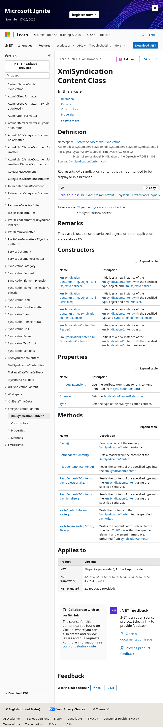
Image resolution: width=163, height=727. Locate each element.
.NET (74, 59)
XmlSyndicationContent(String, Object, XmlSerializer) (78, 298)
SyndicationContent (106, 207)
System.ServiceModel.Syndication (98, 142)
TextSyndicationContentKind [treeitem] (27, 365)
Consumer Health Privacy (120, 718)
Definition (67, 99)
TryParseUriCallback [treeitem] (21, 380)
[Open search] (143, 34)
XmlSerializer (132, 302)
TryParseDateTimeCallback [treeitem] (25, 372)
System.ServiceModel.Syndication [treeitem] (22, 86)
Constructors (69, 109)
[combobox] (27, 65)
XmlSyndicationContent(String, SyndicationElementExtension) (78, 313)
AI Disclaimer (12, 718)
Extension (66, 396)
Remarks (67, 104)
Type (63, 404)
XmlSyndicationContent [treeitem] (27, 416)
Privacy (91, 718)
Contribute (75, 718)
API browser (90, 59)
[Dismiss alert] (155, 8)
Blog (57, 718)
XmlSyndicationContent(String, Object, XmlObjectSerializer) (78, 282)
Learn (62, 59)
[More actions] (156, 59)
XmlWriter (105, 518)
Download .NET (145, 45)
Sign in (153, 34)
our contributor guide (79, 646)
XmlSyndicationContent (117, 282)
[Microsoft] (7, 34)
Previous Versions (37, 718)
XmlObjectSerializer (137, 286)
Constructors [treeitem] (19, 423)
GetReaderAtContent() (74, 455)
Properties (68, 114)
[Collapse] (49, 55)
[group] (109, 195)
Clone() (64, 443)
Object (82, 207)
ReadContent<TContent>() (77, 466)
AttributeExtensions (73, 384)
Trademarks (33, 724)
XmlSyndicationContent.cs (86, 161)
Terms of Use (11, 724)
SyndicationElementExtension (133, 318)
